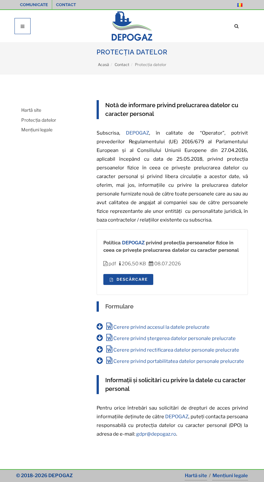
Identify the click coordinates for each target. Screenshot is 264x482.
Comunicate (34, 4)
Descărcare (131, 279)
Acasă (103, 64)
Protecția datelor (38, 120)
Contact (66, 4)
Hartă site (31, 110)
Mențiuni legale (36, 129)
